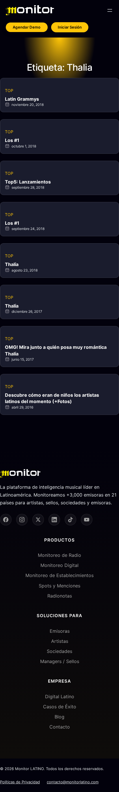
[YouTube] (86, 519)
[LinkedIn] (54, 519)
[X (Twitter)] (38, 519)
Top (9, 90)
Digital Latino (59, 696)
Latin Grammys (22, 99)
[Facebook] (6, 519)
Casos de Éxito (59, 706)
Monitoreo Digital (59, 565)
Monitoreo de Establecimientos (59, 575)
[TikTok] (70, 519)
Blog (59, 717)
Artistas (59, 641)
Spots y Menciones (59, 586)
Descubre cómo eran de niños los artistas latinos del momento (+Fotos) (52, 398)
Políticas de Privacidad (20, 782)
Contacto (59, 727)
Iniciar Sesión (70, 27)
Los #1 (12, 140)
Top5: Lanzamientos (28, 182)
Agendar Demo (27, 27)
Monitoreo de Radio (59, 555)
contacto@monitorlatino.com (72, 782)
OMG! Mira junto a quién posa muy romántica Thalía (56, 350)
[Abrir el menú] (109, 10)
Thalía (11, 264)
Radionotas (59, 596)
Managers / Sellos (59, 661)
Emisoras (60, 631)
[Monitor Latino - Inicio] (30, 10)
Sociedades (59, 651)
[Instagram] (22, 519)
